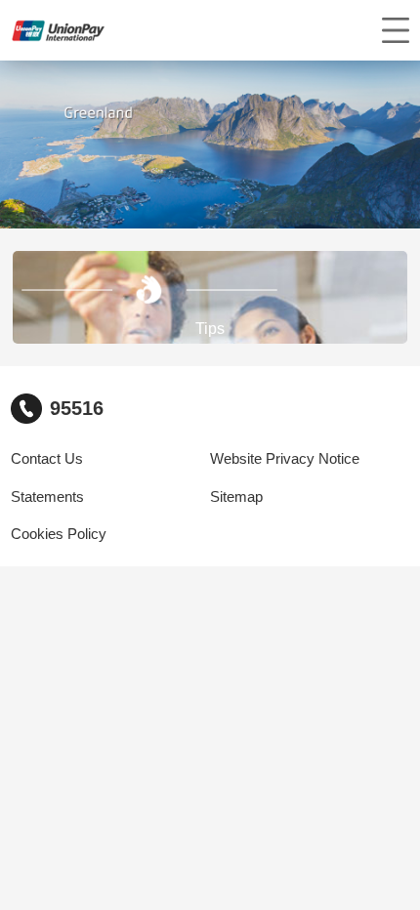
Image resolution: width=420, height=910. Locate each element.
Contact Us (47, 459)
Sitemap (236, 497)
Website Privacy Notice (284, 459)
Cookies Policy (58, 534)
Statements (47, 497)
